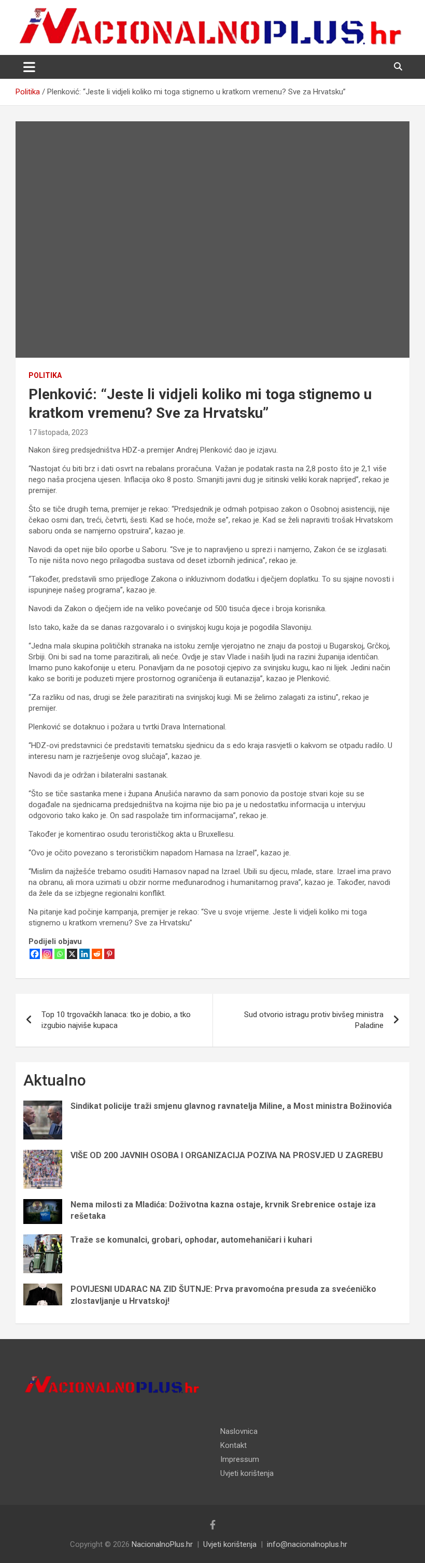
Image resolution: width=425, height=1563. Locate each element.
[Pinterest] (109, 954)
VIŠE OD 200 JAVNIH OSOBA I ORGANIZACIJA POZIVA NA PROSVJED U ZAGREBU (226, 1155)
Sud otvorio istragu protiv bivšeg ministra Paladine (314, 1020)
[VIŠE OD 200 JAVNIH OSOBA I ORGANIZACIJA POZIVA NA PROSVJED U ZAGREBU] (42, 1169)
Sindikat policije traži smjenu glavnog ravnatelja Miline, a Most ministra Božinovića (231, 1106)
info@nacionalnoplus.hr (307, 1544)
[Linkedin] (84, 954)
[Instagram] (47, 954)
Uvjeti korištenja (247, 1473)
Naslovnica (239, 1431)
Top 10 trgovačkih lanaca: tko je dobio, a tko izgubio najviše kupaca (116, 1020)
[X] (72, 954)
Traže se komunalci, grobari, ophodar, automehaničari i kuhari (191, 1240)
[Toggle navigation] (29, 67)
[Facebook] (35, 954)
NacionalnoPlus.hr (162, 1544)
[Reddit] (97, 954)
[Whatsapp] (59, 954)
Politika (45, 375)
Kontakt (233, 1445)
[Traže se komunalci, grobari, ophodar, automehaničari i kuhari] (42, 1253)
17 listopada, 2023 (58, 432)
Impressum (239, 1459)
